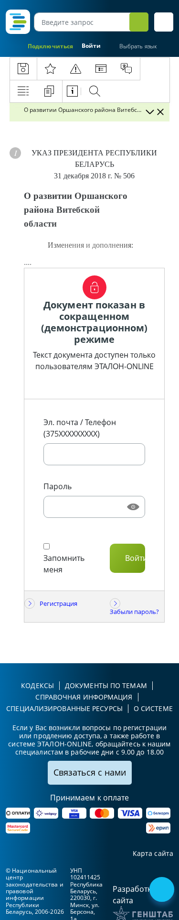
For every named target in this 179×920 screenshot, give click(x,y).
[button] (163, 22)
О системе (153, 708)
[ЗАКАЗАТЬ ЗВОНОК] (162, 890)
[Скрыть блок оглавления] (160, 112)
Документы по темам (106, 685)
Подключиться (50, 46)
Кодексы (37, 685)
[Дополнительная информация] (15, 153)
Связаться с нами (89, 772)
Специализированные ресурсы (64, 708)
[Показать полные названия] (149, 112)
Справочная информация (83, 696)
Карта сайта (153, 854)
